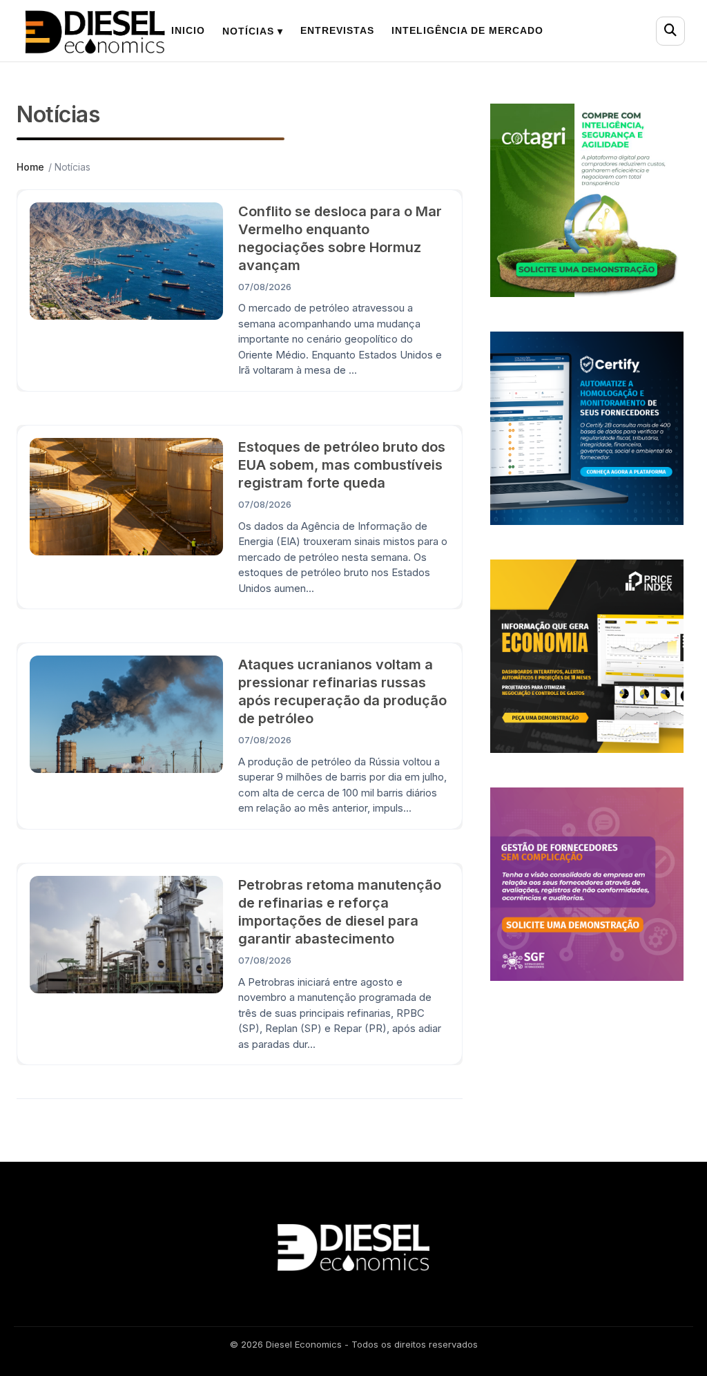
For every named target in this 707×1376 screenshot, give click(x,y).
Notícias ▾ (252, 31)
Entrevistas (337, 30)
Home (30, 167)
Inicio (188, 30)
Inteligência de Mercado (467, 30)
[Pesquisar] (670, 31)
